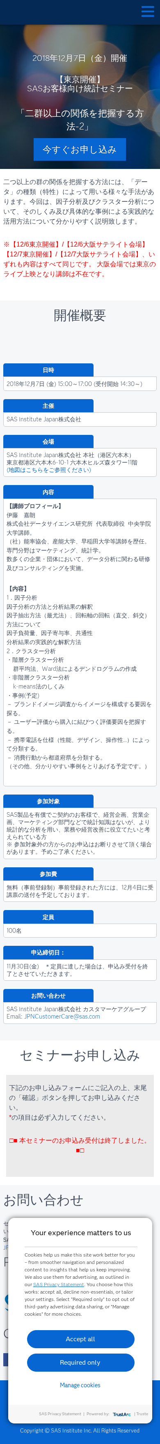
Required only (80, 1362)
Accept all (80, 1339)
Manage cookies (80, 1385)
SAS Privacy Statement (58, 1284)
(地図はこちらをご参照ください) (49, 470)
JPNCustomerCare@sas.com (62, 1016)
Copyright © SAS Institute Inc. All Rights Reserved (79, 1430)
